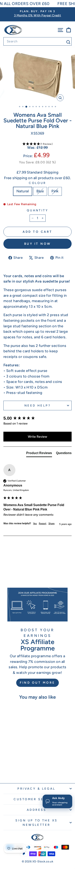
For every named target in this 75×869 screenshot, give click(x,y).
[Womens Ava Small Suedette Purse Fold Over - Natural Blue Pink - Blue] (16, 769)
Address (36, 810)
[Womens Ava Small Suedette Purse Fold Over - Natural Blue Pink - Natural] (11, 769)
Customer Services (36, 799)
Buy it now (37, 244)
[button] (37, 144)
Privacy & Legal (36, 788)
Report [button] (42, 523)
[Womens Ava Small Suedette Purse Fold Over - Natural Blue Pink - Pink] (20, 769)
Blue (40, 191)
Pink (55, 191)
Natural (22, 191)
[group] (37, 418)
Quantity (37, 210)
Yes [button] (35, 523)
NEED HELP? (37, 405)
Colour (37, 183)
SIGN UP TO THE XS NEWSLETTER (36, 823)
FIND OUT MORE (37, 682)
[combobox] (37, 41)
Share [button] (51, 523)
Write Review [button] (37, 436)
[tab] (39, 454)
